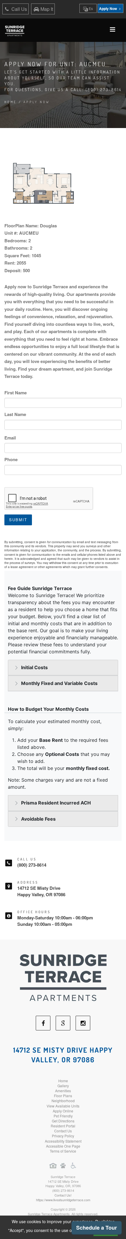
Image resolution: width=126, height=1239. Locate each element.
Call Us (18, 9)
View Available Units (63, 1105)
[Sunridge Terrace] (63, 976)
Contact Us (63, 1130)
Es (90, 8)
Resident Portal (63, 1125)
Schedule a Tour (96, 1227)
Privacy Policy (63, 1135)
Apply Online (63, 1110)
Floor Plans (63, 1095)
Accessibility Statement (63, 1141)
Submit (18, 519)
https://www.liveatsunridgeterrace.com (63, 1199)
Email (10, 437)
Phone (11, 459)
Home (10, 102)
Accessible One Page (63, 1145)
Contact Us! (63, 1195)
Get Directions (63, 1120)
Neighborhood (63, 1100)
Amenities (63, 1090)
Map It (46, 9)
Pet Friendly (63, 1115)
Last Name (15, 414)
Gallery (63, 1085)
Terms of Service (63, 1150)
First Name (15, 392)
